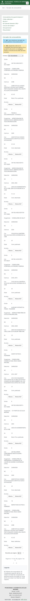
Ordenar (5, 55)
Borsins (5, 21)
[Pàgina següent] (13, 563)
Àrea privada (6, 30)
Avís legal (24, 599)
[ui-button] (27, 3)
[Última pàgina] (16, 563)
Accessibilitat (16, 599)
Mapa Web (8, 599)
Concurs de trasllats (8, 25)
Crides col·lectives (7, 19)
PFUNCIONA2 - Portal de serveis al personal (16, 2)
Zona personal (7, 28)
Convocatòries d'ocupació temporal (12, 17)
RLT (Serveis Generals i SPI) (10, 23)
